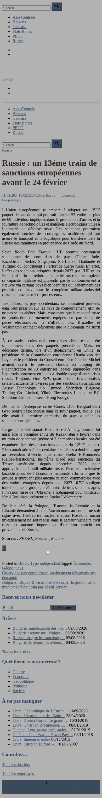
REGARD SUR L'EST (21, 70)
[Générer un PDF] (51, 556)
